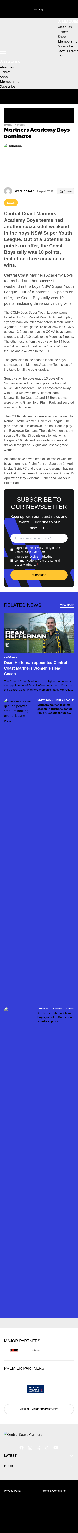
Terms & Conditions (53, 1490)
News (21, 124)
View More (67, 605)
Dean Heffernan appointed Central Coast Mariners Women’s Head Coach (35, 668)
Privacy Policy (42, 548)
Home (8, 124)
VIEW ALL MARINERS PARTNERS (39, 1409)
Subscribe (39, 575)
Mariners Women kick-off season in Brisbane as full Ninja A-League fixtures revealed (54, 709)
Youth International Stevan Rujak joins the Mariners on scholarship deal (55, 1017)
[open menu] (3, 53)
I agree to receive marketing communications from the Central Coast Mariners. (37, 560)
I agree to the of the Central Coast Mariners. (37, 550)
